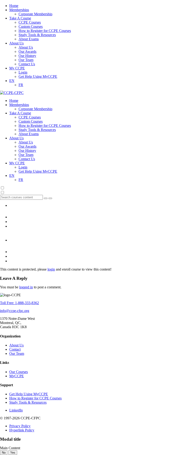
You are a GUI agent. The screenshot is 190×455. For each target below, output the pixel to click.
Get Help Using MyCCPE (38, 76)
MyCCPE (16, 376)
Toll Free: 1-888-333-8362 (19, 303)
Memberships (19, 10)
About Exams (29, 39)
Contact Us (27, 64)
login (51, 269)
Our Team (26, 60)
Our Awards (27, 51)
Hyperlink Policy (21, 430)
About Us (16, 43)
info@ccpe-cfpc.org (14, 311)
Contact (15, 349)
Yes (12, 452)
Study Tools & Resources (37, 35)
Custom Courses (31, 26)
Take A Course (20, 18)
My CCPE (17, 68)
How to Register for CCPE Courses (45, 31)
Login (23, 72)
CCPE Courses (30, 22)
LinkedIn (16, 410)
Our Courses (18, 372)
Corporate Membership (35, 14)
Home (13, 6)
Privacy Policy (20, 426)
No (4, 452)
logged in (26, 287)
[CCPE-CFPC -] (12, 93)
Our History (27, 56)
